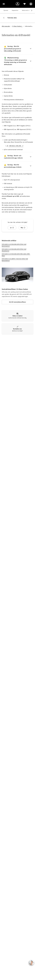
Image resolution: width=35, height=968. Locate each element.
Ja (10, 228)
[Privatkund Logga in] (31, 4)
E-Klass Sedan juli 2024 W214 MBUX (17, 26)
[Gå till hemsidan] (17, 4)
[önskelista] (24, 3)
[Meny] (3, 4)
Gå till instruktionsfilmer (17, 302)
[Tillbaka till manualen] (4, 18)
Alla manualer (6, 26)
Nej (22, 228)
